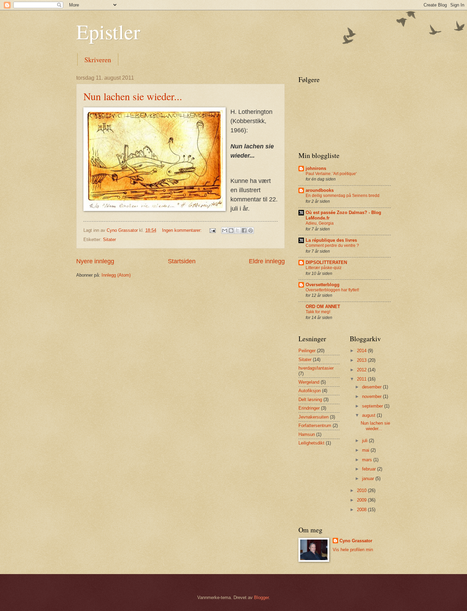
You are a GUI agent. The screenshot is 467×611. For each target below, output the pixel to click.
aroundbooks (320, 190)
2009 (362, 500)
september (373, 406)
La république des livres (331, 240)
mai (366, 450)
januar (368, 478)
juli (365, 440)
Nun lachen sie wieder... (132, 96)
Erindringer (309, 408)
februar (369, 468)
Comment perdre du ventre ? (332, 245)
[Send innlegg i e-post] (212, 230)
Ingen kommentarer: (182, 230)
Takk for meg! (318, 311)
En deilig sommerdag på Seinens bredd (342, 195)
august (369, 415)
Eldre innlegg (267, 261)
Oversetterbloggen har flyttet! (332, 290)
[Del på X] (237, 230)
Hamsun (306, 434)
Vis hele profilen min (353, 549)
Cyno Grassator (355, 540)
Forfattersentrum (314, 425)
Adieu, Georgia (320, 223)
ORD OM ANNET (323, 306)
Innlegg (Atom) (116, 275)
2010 (362, 490)
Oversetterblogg (322, 284)
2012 (362, 369)
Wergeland (308, 382)
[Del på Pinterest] (250, 230)
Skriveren (97, 59)
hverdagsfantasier (316, 368)
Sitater (109, 239)
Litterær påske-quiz (324, 267)
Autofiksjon (309, 390)
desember (372, 386)
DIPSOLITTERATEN (326, 262)
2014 (362, 350)
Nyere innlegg (95, 261)
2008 (362, 509)
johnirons (316, 168)
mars (367, 459)
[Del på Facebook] (244, 230)
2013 (362, 360)
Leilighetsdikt (311, 443)
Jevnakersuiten (313, 417)
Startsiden (182, 261)
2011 (362, 379)
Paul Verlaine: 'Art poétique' (331, 173)
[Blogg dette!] (231, 230)
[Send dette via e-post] (224, 230)
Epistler (108, 31)
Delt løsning (310, 399)
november (372, 396)
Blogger (261, 597)
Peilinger (307, 350)
